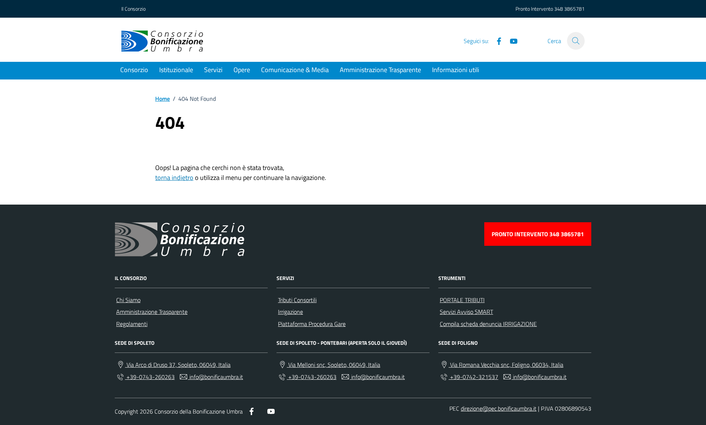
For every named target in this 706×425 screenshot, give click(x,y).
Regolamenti (131, 323)
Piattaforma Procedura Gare (312, 323)
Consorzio (134, 70)
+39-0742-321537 (473, 376)
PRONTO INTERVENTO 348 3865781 (538, 234)
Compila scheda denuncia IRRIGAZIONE (488, 323)
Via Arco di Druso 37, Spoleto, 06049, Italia (178, 364)
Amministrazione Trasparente (380, 70)
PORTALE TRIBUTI (462, 299)
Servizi (213, 70)
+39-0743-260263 (150, 376)
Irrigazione (290, 311)
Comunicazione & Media (295, 70)
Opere (241, 70)
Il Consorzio (133, 9)
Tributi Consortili (297, 299)
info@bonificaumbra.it (215, 376)
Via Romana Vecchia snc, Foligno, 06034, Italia (506, 364)
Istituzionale (176, 70)
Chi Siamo (128, 299)
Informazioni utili (455, 70)
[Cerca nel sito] (576, 41)
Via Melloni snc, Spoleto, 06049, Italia (333, 364)
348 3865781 (569, 9)
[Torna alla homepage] (162, 41)
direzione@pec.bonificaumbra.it (498, 408)
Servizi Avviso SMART (466, 311)
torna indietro (174, 178)
